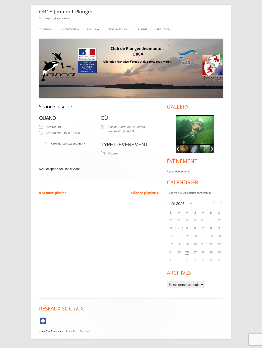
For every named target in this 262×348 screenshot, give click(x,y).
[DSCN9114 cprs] (194, 149)
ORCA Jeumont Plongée (66, 11)
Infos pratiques (117, 29)
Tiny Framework (54, 331)
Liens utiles (162, 29)
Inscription (71, 331)
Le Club (91, 29)
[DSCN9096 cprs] (184, 149)
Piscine (112, 153)
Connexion (46, 29)
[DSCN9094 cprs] (205, 149)
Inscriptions (68, 29)
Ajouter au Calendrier (66, 143)
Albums (142, 29)
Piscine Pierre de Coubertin (126, 127)
